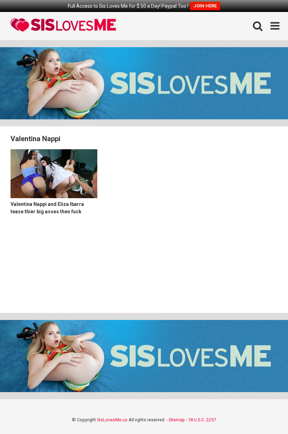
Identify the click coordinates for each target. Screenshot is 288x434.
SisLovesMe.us (112, 419)
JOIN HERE (205, 5)
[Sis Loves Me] (63, 25)
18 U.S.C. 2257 (202, 419)
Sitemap (177, 419)
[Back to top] (264, 412)
